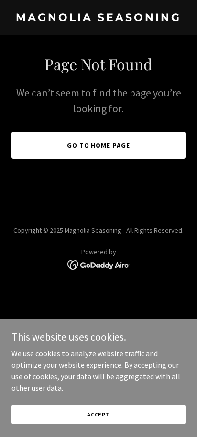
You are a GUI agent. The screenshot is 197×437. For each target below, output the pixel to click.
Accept (98, 414)
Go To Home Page (99, 145)
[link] (98, 18)
